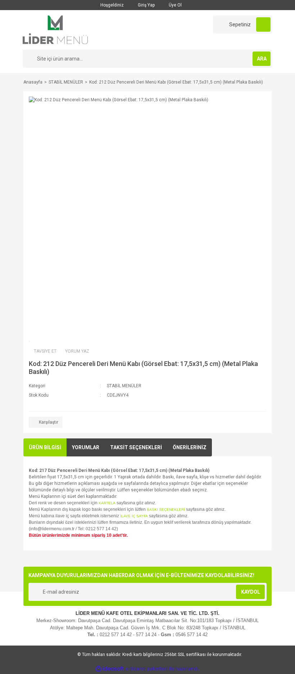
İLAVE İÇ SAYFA (134, 516)
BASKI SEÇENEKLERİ (166, 510)
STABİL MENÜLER (124, 385)
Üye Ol (175, 5)
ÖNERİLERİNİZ (189, 447)
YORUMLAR (85, 447)
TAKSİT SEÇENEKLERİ (136, 447)
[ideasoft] (109, 668)
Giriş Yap (146, 5)
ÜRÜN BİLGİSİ (45, 447)
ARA (262, 59)
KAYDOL (250, 592)
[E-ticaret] (147, 669)
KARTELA (107, 503)
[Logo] (55, 29)
